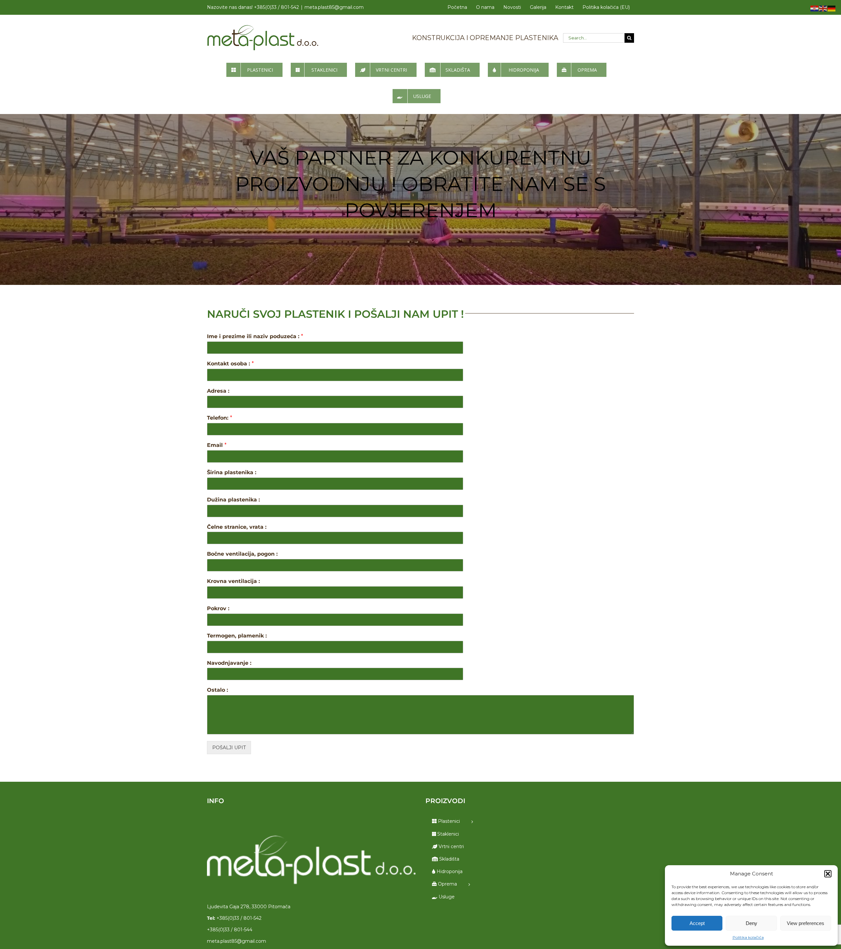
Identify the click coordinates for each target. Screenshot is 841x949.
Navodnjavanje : (229, 663)
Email (217, 445)
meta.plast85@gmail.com (334, 7)
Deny (751, 923)
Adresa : (218, 391)
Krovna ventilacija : (233, 581)
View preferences (805, 923)
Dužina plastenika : (233, 500)
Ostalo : (217, 690)
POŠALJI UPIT (229, 748)
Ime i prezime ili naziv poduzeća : (255, 336)
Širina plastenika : (231, 472)
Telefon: (219, 418)
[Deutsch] (832, 8)
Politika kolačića (748, 937)
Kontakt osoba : (230, 363)
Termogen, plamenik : (237, 636)
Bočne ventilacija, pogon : (242, 554)
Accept (697, 923)
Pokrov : (218, 608)
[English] (823, 8)
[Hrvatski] (814, 8)
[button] (828, 873)
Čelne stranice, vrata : (236, 527)
